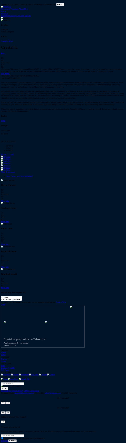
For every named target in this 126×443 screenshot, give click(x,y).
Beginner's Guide (8, 368)
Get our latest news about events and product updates (24, 438)
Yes (7, 403)
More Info (5, 201)
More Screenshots (8, 172)
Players (28, 16)
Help (26, 9)
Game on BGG (7, 41)
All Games (20, 16)
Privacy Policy (17, 391)
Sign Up (4, 13)
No (3, 403)
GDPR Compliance (31, 391)
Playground (5, 9)
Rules (3, 121)
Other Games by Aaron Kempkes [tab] (19, 176)
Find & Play (11, 16)
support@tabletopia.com (24, 393)
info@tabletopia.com (53, 393)
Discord (4, 359)
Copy (3, 304)
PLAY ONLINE (7, 154)
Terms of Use (61, 302)
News (3, 355)
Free (2, 53)
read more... (5, 74)
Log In (3, 11)
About (21, 9)
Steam (3, 361)
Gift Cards (5, 370)
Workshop (14, 9)
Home (3, 16)
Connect (60, 4)
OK (3, 422)
